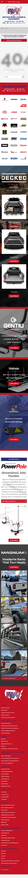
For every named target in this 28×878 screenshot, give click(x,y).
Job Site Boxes (6, 867)
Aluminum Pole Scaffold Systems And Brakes (13, 752)
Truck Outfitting (7, 789)
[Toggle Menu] (2, 2)
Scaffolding (5, 767)
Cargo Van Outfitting (9, 721)
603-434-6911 (11, 21)
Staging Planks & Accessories (11, 828)
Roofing (4, 803)
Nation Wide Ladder (14, 2)
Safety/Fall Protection (9, 849)
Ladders (4, 705)
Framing (4, 736)
